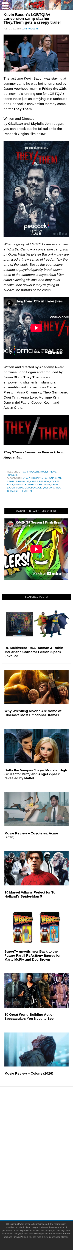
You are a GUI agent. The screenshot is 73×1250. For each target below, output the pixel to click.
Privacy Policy (19, 1237)
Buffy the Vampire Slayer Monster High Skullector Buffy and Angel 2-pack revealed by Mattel (35, 774)
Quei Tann (48, 488)
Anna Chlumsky (32, 478)
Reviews (43, 1113)
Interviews (43, 1131)
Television (43, 1154)
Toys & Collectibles (43, 1172)
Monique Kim (23, 488)
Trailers (12, 475)
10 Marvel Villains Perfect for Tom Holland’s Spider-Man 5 (31, 894)
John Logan (43, 484)
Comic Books (43, 1160)
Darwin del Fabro (24, 484)
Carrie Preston (39, 481)
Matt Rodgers (31, 472)
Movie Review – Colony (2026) (28, 1073)
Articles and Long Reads (43, 1124)
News (53, 472)
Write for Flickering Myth (43, 1202)
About (43, 1185)
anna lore (47, 478)
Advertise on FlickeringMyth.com (43, 1196)
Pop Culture (44, 1143)
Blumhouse (22, 481)
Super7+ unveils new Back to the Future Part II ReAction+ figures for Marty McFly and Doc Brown (32, 955)
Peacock (36, 488)
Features (43, 1119)
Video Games (43, 1166)
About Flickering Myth (43, 1190)
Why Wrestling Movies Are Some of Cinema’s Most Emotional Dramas (32, 713)
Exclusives (43, 1137)
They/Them (25, 491)
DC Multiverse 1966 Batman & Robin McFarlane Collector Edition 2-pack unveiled (33, 652)
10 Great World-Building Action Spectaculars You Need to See (29, 1016)
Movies (44, 472)
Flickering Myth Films (44, 1179)
